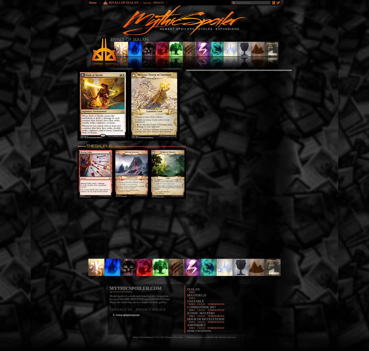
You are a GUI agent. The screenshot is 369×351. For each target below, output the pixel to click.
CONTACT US (123, 310)
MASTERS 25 (196, 295)
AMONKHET (196, 325)
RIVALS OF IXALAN (124, 2)
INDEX (192, 292)
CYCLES (201, 304)
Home (93, 2)
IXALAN (193, 289)
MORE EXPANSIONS (199, 330)
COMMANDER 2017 (201, 307)
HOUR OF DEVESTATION (205, 319)
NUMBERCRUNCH (216, 304)
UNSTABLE (195, 301)
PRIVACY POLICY (151, 310)
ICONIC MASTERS (201, 313)
